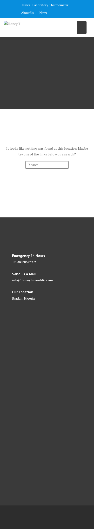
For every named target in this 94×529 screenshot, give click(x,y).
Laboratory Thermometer (50, 5)
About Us (27, 13)
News (43, 13)
